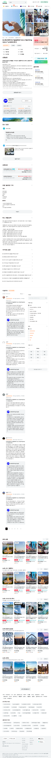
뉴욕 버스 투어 (35, 710)
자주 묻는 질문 (24, 749)
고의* (7, 341)
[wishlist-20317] (12, 603)
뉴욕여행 (5, 728)
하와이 (24, 694)
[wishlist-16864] (47, 603)
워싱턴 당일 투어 (22, 707)
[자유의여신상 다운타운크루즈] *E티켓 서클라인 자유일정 (31, 677)
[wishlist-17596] (35, 663)
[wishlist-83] (24, 603)
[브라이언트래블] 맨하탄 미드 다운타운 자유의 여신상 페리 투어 (19, 557)
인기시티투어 (6, 731)
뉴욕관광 (42, 725)
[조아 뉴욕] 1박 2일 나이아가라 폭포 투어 (19, 618)
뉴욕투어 (12, 728)
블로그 (31, 742)
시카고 (32, 694)
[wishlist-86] (12, 543)
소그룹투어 (14, 715)
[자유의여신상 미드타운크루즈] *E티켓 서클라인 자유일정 (7, 677)
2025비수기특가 (26, 722)
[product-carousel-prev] (23, 106)
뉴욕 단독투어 (11, 37)
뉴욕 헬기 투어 (36, 712)
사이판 (42, 694)
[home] (4, 2)
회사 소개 (23, 738)
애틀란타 (20, 696)
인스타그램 (32, 740)
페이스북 (31, 738)
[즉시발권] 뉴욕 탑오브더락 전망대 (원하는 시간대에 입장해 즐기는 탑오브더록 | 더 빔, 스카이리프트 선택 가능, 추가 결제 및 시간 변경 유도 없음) (31, 648)
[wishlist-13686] (47, 663)
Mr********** (9, 437)
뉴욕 (6, 37)
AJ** (7, 296)
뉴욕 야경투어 (6, 707)
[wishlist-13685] (24, 663)
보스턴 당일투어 (16, 704)
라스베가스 (8, 694)
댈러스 (24, 696)
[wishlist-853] (24, 543)
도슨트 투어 (39, 707)
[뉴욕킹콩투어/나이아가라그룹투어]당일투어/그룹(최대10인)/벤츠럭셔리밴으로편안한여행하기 (43, 618)
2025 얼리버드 (17, 722)
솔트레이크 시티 (39, 696)
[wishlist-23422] (35, 634)
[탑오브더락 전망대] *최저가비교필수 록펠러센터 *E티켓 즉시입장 (19, 648)
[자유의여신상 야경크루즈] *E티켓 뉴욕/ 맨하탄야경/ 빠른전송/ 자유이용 (43, 677)
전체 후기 (31, 744)
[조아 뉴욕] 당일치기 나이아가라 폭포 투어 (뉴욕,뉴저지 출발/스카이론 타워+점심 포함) (7, 618)
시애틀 (28, 694)
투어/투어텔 (29, 731)
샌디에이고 (15, 696)
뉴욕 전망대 (14, 707)
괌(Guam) (6, 696)
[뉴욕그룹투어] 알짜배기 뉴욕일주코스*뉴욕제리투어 (31, 557)
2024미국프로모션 (7, 722)
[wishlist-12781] (24, 634)
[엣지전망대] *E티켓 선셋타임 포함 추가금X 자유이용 (43, 648)
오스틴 (5, 698)
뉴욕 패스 (43, 710)
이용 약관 (23, 742)
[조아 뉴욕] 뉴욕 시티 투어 (7, 556)
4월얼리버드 (45, 722)
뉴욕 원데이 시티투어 (26, 704)
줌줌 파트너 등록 (36, 1)
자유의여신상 (14, 731)
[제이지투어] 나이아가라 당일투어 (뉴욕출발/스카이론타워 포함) (31, 618)
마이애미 (45, 696)
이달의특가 (44, 728)
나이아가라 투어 (7, 704)
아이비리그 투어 (7, 710)
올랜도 (33, 696)
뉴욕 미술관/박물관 (26, 712)
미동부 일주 (44, 712)
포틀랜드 (29, 696)
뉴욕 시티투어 (17, 725)
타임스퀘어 (22, 731)
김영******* (8, 492)
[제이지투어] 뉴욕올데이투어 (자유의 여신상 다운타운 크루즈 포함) (43, 587)
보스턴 (10, 696)
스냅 (20, 715)
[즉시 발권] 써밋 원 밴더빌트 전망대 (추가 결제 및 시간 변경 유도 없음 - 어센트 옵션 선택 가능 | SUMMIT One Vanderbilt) (7, 648)
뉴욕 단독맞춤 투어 (16, 710)
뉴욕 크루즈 (13, 712)
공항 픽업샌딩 (31, 707)
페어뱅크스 (9, 698)
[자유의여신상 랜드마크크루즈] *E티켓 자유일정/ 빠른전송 (19, 677)
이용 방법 (23, 740)
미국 (3, 37)
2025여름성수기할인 (36, 722)
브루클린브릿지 (29, 728)
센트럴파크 (36, 728)
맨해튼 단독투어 (19, 728)
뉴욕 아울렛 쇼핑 (26, 710)
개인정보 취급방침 (25, 744)
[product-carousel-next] (26, 106)
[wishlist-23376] (35, 603)
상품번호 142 (17, 37)
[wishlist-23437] (47, 573)
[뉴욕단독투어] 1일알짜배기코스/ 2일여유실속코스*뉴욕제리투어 (15, 303)
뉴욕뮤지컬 (6, 712)
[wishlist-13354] (47, 634)
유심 (19, 712)
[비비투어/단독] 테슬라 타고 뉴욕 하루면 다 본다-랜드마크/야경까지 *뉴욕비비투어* (43, 557)
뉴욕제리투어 (11, 99)
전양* (7, 394)
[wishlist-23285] (12, 634)
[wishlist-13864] (12, 663)
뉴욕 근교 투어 (7, 715)
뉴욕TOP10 (35, 725)
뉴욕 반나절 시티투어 (37, 704)
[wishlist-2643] (35, 543)
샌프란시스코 (19, 694)
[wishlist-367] (47, 543)
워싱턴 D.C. (37, 694)
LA (12, 694)
